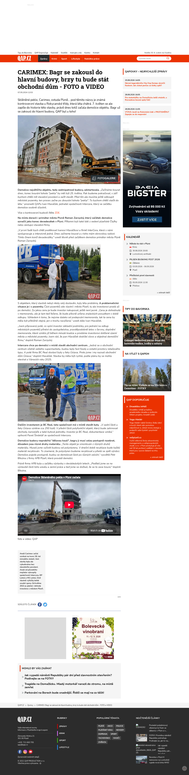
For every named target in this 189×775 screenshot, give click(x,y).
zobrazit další (164, 292)
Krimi (54, 58)
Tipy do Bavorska (25, 53)
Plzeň (101, 726)
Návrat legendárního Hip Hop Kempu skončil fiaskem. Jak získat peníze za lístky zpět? (145, 84)
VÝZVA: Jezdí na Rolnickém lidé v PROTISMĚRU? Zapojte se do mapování (147, 113)
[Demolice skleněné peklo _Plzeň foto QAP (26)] (105, 178)
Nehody (120, 730)
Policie (119, 726)
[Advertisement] (94, 25)
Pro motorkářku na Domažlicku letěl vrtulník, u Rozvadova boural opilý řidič (146, 98)
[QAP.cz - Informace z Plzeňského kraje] (24, 58)
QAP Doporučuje (41, 53)
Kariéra (87, 53)
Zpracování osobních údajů (28, 757)
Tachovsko (104, 738)
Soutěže (64, 53)
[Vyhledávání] (168, 58)
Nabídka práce (91, 58)
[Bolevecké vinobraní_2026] (93, 638)
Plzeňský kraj (105, 730)
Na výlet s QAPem (137, 353)
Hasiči (116, 738)
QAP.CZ (21, 705)
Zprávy (43, 58)
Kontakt (96, 53)
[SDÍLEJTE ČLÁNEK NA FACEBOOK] (40, 604)
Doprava (102, 734)
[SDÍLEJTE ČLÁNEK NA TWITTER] (45, 604)
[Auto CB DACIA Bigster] (147, 226)
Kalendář (54, 53)
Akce (110, 726)
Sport (64, 58)
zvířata (102, 742)
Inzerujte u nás (76, 53)
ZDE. (57, 212)
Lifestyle (75, 58)
